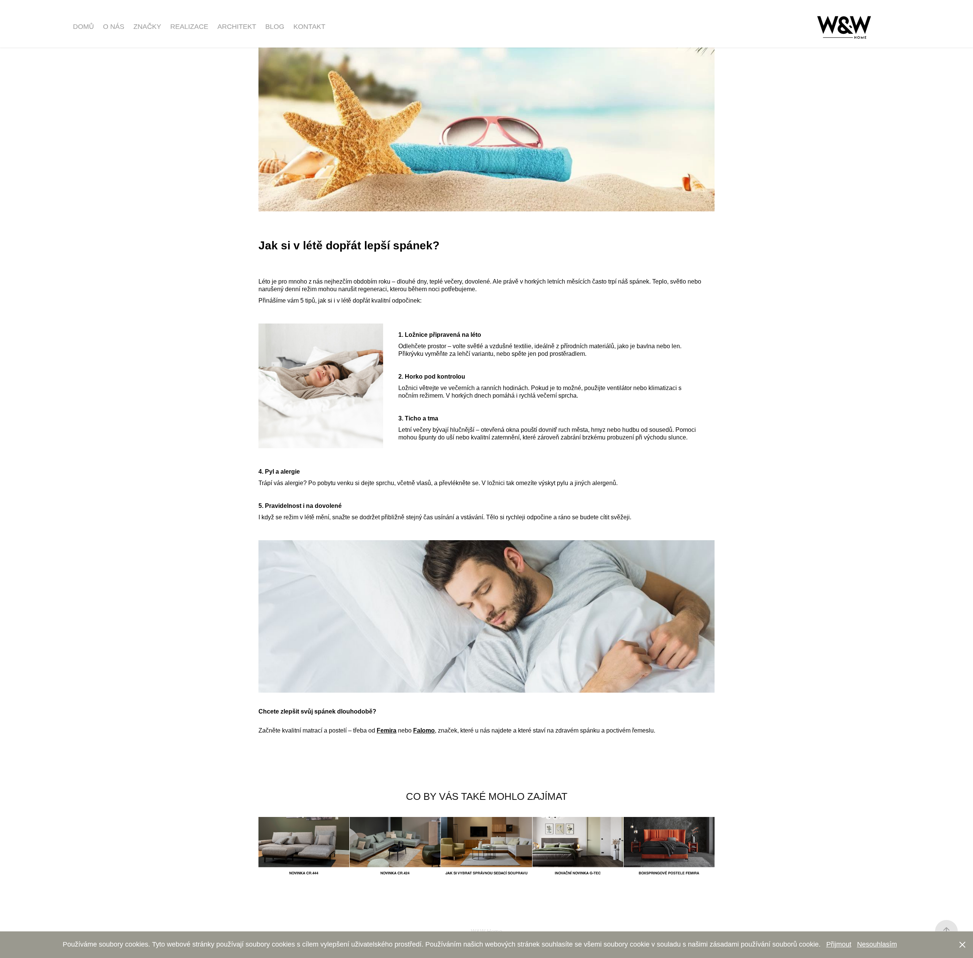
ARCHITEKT (236, 26)
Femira (386, 730)
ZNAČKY (147, 26)
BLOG (274, 26)
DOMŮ (83, 26)
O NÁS (113, 26)
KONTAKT (309, 26)
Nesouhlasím (877, 944)
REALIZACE (189, 26)
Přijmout (838, 944)
